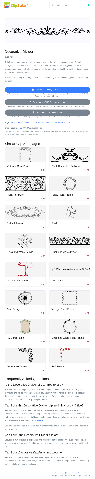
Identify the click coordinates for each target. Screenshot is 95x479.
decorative (25, 122)
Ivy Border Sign (15, 337)
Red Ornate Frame (17, 280)
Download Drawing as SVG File (48, 90)
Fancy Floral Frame (62, 194)
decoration (15, 122)
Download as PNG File (48, 102)
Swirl (54, 223)
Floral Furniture (15, 194)
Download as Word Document (48, 112)
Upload (62, 473)
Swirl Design (13, 309)
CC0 (22, 128)
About (56, 473)
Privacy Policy (71, 473)
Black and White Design (20, 252)
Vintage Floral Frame (62, 309)
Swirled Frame (15, 223)
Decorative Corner (17, 366)
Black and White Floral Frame (67, 337)
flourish (41, 122)
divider (34, 122)
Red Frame (57, 366)
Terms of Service (84, 473)
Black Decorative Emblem (65, 166)
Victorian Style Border (19, 166)
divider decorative (62, 122)
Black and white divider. (64, 252)
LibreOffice (38, 420)
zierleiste (49, 122)
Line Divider (57, 280)
